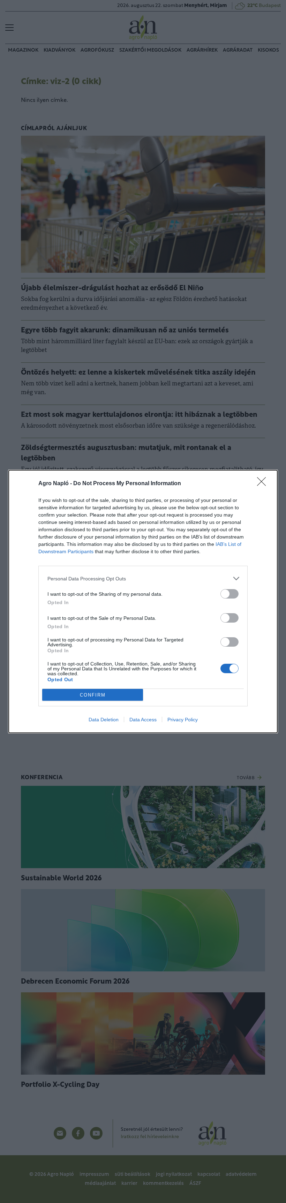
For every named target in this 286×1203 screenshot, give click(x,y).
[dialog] (143, 601)
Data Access (143, 719)
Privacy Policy (182, 719)
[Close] (263, 483)
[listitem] (143, 578)
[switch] (229, 594)
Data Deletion (104, 719)
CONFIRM (93, 695)
